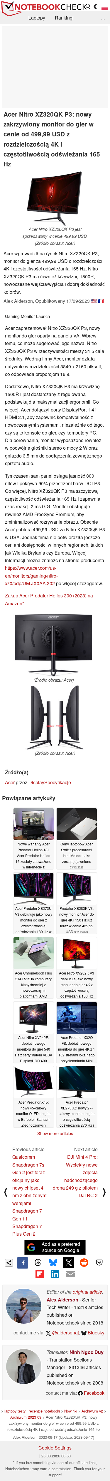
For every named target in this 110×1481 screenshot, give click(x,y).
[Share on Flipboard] (39, 1274)
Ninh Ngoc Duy (87, 1352)
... (103, 17)
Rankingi (64, 17)
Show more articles (55, 1133)
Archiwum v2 (92, 1411)
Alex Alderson (62, 1299)
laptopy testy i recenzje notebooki (32, 1411)
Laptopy (36, 17)
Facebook (93, 1392)
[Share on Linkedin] (54, 1274)
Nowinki (70, 1411)
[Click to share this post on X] (68, 1262)
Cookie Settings (55, 1447)
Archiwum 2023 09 (25, 1417)
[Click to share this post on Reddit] (83, 1262)
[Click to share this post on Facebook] (22, 1262)
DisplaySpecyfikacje (49, 782)
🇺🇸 (94, 301)
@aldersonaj (65, 1332)
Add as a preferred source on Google (61, 1247)
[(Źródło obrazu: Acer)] (53, 645)
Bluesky (95, 1332)
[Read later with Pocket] (99, 1262)
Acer (10, 782)
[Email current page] (70, 1274)
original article (87, 1291)
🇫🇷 (101, 301)
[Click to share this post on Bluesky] (53, 1262)
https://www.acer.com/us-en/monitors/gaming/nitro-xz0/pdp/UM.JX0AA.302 (31, 575)
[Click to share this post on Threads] (37, 1262)
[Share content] (9, 1263)
